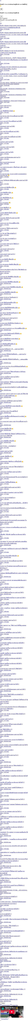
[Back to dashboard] (1, 1)
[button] (14, 21)
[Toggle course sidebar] (1, 9)
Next (7, 1019)
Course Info (15, 1005)
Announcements (6, 1005)
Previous (3, 1019)
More (3, 1003)
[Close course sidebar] (1, 16)
